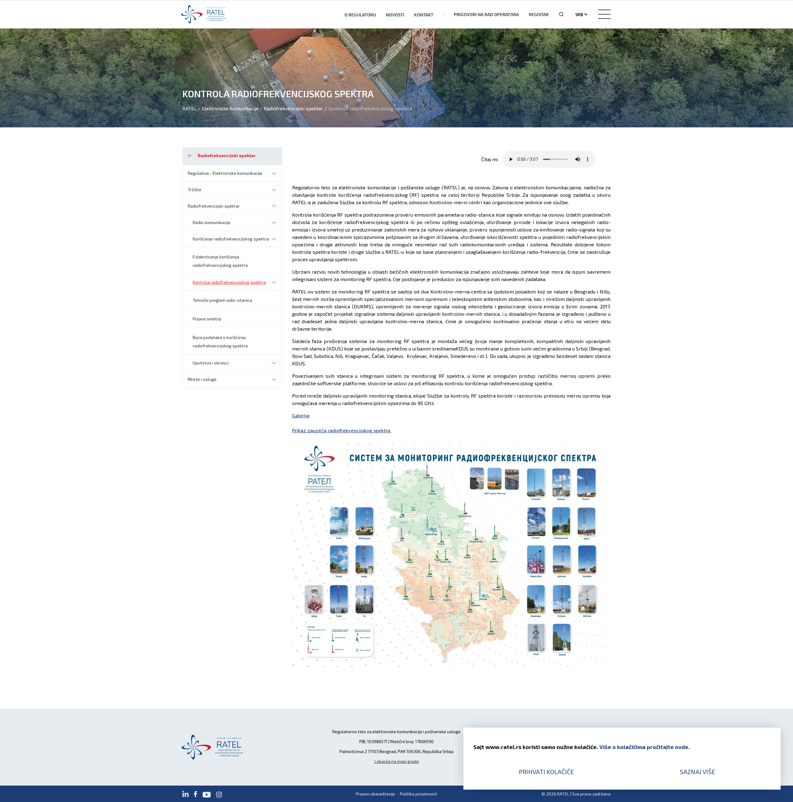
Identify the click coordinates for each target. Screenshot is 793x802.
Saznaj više (697, 771)
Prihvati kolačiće (546, 771)
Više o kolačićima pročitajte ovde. (644, 746)
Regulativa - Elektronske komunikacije (225, 173)
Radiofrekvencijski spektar (214, 206)
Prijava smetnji (207, 318)
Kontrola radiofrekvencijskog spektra (229, 282)
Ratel (189, 108)
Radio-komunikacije (211, 222)
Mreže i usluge (202, 379)
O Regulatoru (360, 14)
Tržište (194, 189)
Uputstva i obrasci (211, 362)
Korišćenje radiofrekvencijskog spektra (231, 238)
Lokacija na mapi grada (397, 761)
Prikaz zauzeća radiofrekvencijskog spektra (342, 430)
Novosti (395, 14)
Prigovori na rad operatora (486, 14)
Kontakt (423, 14)
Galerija (300, 415)
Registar (539, 14)
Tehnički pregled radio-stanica (222, 300)
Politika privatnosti (418, 793)
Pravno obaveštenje (375, 793)
